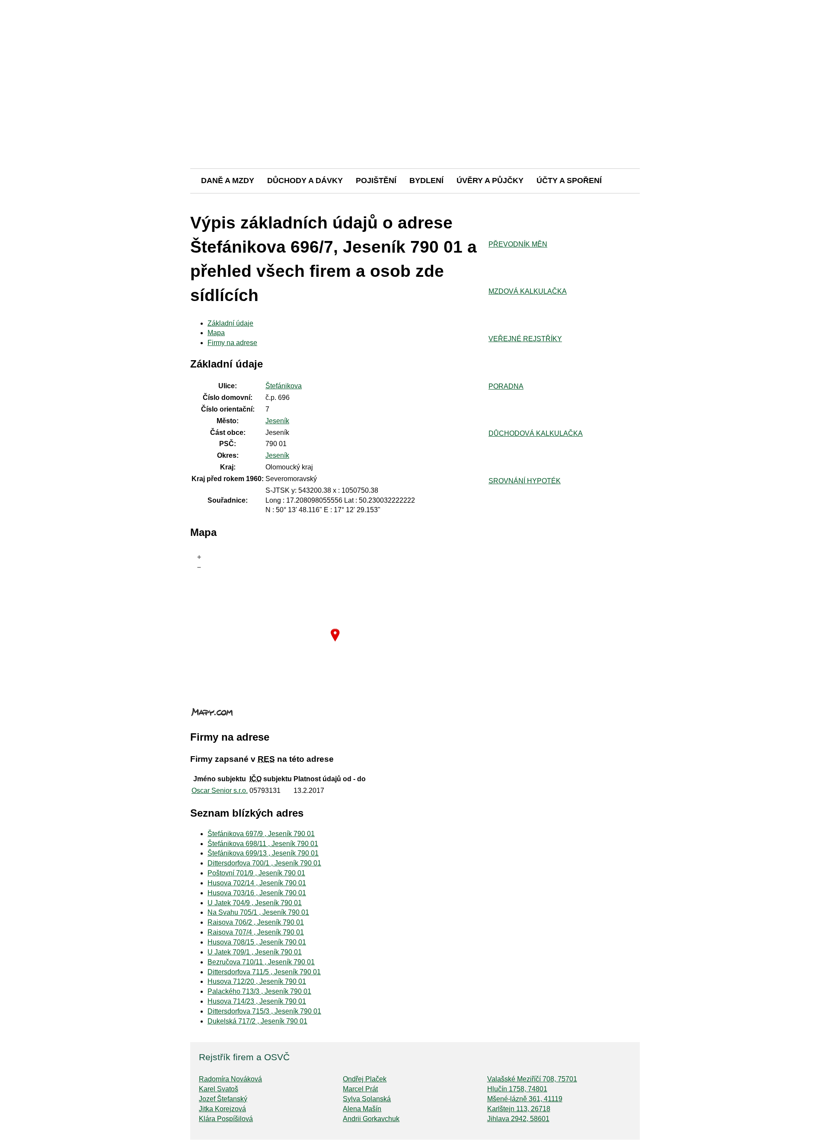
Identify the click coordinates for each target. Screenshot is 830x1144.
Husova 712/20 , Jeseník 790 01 (257, 981)
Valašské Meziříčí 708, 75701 (532, 1079)
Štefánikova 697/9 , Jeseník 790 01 (261, 833)
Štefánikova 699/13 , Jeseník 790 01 (263, 853)
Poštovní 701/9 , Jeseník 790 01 (256, 873)
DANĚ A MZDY (227, 180)
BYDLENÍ (426, 180)
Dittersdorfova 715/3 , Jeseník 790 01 (264, 1011)
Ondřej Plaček (364, 1079)
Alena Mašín (362, 1108)
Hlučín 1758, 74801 (517, 1089)
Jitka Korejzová (222, 1108)
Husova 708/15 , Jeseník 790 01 (257, 942)
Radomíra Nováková (230, 1079)
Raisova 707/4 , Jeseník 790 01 (256, 932)
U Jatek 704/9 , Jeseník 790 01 (255, 902)
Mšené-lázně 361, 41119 (524, 1099)
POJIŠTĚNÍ (376, 180)
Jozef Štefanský (223, 1099)
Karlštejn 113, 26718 (518, 1108)
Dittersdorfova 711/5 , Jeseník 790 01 (264, 972)
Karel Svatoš (218, 1089)
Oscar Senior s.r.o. (220, 790)
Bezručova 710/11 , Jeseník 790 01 (261, 962)
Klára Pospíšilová (226, 1118)
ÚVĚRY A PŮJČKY (490, 180)
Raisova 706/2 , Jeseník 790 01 (256, 922)
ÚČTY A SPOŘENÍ (569, 180)
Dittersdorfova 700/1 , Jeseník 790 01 (264, 863)
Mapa (216, 332)
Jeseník (277, 421)
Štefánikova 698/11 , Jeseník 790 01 (263, 843)
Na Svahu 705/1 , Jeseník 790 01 (258, 912)
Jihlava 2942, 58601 (518, 1118)
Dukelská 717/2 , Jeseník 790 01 (257, 1021)
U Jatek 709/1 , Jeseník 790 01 (255, 952)
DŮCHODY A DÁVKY (305, 180)
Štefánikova (283, 386)
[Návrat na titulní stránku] (415, 138)
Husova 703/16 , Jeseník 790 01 (257, 893)
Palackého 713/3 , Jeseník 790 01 (259, 991)
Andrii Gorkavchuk (371, 1118)
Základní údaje (230, 323)
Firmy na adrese (232, 342)
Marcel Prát (360, 1089)
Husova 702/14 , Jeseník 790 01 (257, 883)
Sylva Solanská (367, 1099)
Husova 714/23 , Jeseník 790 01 (257, 1001)
